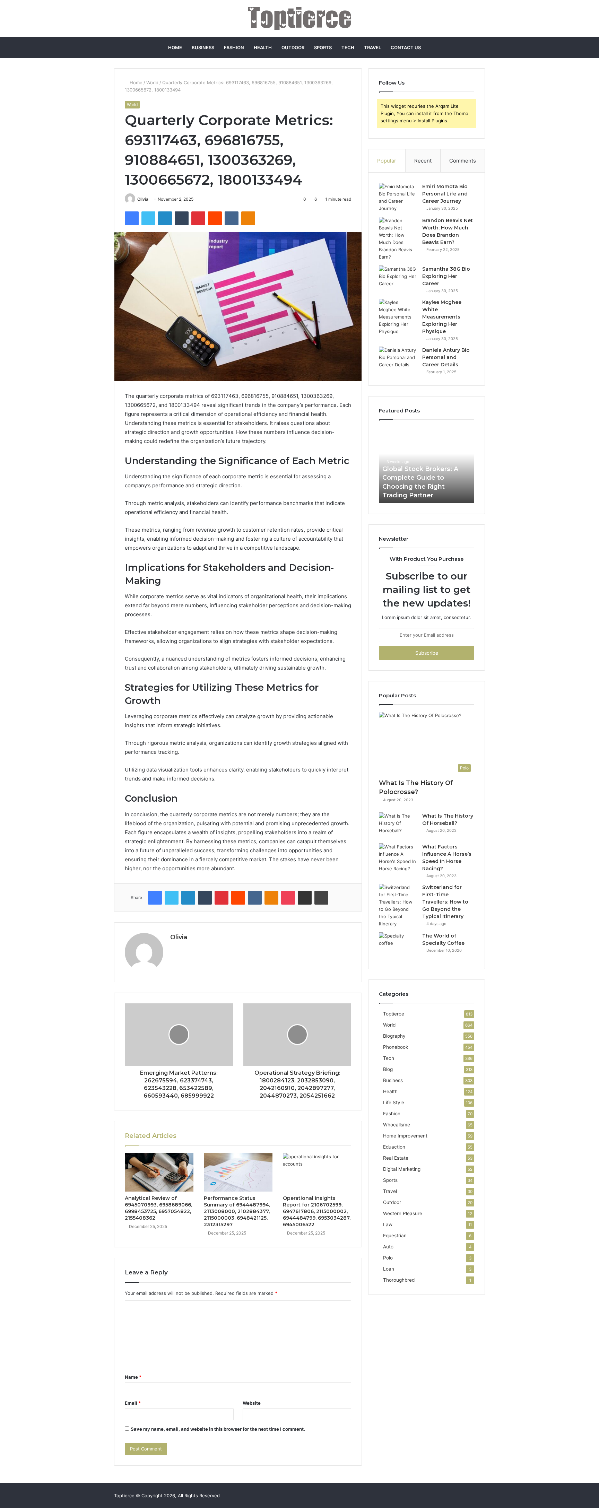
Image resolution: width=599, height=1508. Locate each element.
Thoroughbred (399, 1280)
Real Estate (395, 1158)
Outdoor (292, 47)
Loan (388, 1269)
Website (252, 1403)
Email (133, 1403)
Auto (388, 1246)
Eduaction (394, 1147)
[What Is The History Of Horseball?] (398, 825)
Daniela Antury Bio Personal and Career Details (446, 357)
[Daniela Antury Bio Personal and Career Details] (398, 360)
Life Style (393, 1102)
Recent (423, 160)
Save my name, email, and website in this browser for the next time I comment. (218, 1429)
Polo (388, 1258)
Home (175, 47)
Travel (372, 47)
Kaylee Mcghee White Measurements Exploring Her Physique (441, 316)
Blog (388, 1069)
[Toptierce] (299, 18)
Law (387, 1224)
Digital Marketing (401, 1169)
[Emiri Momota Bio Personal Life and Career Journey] (398, 197)
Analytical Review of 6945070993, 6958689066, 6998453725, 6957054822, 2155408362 (158, 1208)
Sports (323, 47)
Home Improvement (405, 1136)
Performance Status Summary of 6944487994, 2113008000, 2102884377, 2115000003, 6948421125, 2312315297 (237, 1211)
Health (263, 47)
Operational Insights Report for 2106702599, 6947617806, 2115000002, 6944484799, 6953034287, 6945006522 (316, 1211)
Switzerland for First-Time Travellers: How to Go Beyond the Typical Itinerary (445, 901)
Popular (386, 160)
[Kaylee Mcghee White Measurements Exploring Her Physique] (398, 317)
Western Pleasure (402, 1213)
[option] (426, 465)
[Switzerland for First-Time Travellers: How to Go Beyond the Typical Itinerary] (398, 905)
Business (203, 47)
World (152, 82)
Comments (462, 160)
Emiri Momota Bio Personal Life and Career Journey (445, 193)
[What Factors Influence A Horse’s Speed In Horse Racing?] (398, 857)
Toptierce (393, 1014)
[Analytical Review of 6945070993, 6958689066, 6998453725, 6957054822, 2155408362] (159, 1172)
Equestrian (395, 1235)
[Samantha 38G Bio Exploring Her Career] (398, 278)
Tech (347, 47)
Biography (394, 1036)
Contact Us (406, 47)
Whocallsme (396, 1124)
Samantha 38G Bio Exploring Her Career (446, 276)
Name (133, 1377)
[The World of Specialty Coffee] (398, 945)
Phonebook (395, 1047)
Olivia (142, 199)
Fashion (234, 47)
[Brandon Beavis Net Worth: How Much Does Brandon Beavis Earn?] (398, 239)
